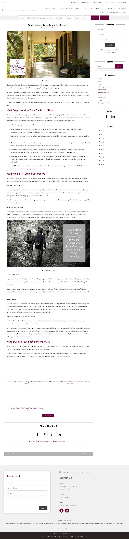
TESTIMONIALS (110, 8)
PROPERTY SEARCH (51, 8)
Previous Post (12, 454)
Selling (99, 81)
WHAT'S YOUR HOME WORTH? (116, 13)
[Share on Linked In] (59, 434)
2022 (102, 146)
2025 (102, 134)
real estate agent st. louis (103, 87)
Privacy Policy (57, 528)
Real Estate (33, 441)
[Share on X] (44, 434)
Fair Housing (72, 528)
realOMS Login (83, 536)
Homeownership (102, 89)
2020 (102, 153)
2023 (102, 142)
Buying (99, 84)
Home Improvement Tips (104, 103)
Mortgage (100, 100)
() (74, 2)
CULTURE (99, 8)
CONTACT (77, 8)
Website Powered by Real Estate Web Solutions (64, 533)
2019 (102, 157)
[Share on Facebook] (37, 434)
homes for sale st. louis (59, 441)
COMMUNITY (121, 8)
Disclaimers (75, 536)
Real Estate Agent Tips (44, 441)
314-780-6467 (123, 2)
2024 (102, 138)
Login (106, 2)
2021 (102, 150)
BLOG (102, 13)
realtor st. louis (101, 97)
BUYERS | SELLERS (66, 8)
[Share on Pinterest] (52, 434)
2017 (102, 165)
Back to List (47, 415)
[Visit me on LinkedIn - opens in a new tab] (5, 2)
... (67, 441)
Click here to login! (110, 52)
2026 (102, 131)
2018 (102, 161)
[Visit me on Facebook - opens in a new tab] (2, 2)
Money (99, 94)
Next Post (86, 454)
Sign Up (113, 2)
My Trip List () (97, 2)
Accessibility (65, 528)
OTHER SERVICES (88, 8)
